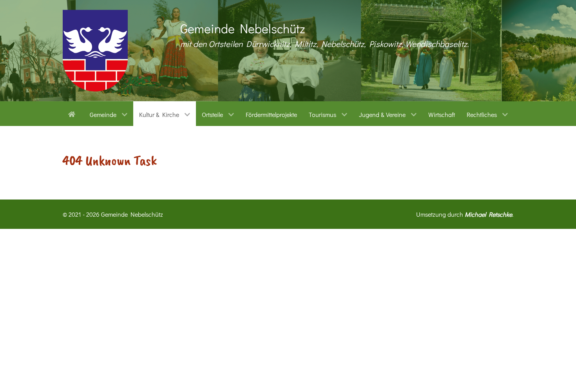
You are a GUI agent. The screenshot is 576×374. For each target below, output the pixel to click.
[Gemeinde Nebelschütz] (95, 51)
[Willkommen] (73, 113)
